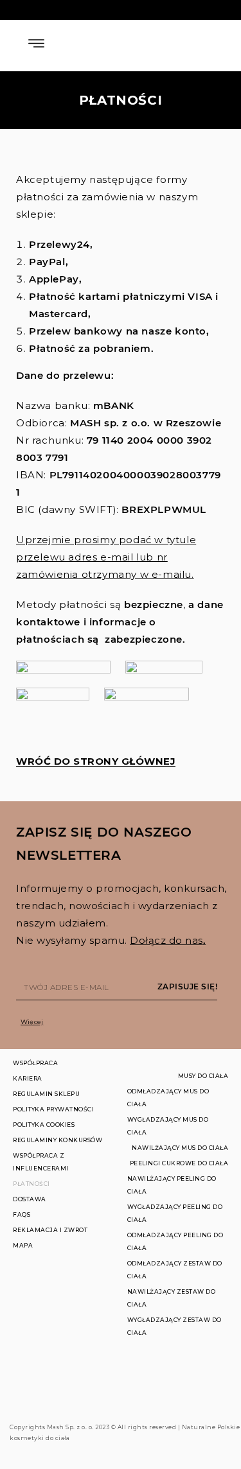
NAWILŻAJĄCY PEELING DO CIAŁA (172, 1185)
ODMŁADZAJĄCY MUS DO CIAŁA (168, 1098)
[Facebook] (205, 1401)
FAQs (21, 1214)
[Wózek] (205, 43)
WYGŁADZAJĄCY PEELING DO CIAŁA (175, 1213)
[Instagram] (223, 1401)
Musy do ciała (203, 1075)
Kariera (27, 1078)
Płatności (31, 1183)
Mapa (23, 1245)
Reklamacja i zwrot (50, 1229)
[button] (95, 761)
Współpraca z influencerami (41, 1162)
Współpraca (35, 1062)
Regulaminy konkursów (57, 1139)
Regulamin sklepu (46, 1093)
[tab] (124, 1021)
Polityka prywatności (53, 1109)
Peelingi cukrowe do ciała (179, 1163)
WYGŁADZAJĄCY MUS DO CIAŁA (168, 1126)
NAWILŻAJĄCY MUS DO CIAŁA (180, 1147)
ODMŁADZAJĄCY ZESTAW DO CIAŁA (174, 1270)
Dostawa (29, 1199)
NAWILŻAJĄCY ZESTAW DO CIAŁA (171, 1298)
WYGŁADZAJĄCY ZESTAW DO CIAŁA (174, 1326)
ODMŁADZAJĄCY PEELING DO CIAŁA (175, 1241)
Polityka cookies (44, 1124)
